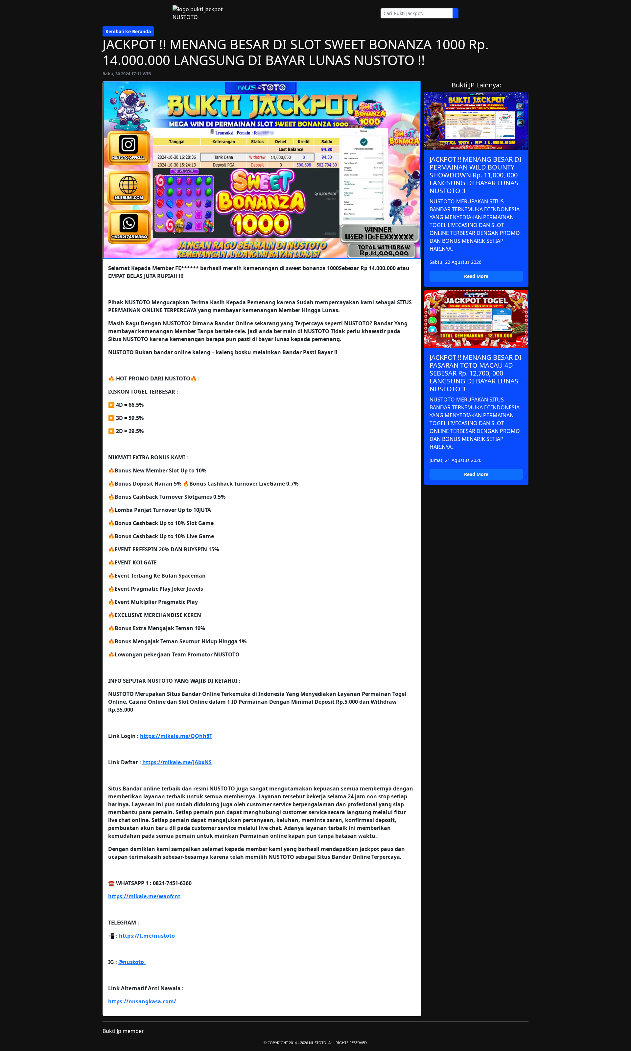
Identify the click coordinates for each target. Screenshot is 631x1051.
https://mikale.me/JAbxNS (177, 762)
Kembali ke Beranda (128, 31)
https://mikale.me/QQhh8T (176, 736)
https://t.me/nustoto (147, 935)
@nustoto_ (132, 962)
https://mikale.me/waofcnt (144, 896)
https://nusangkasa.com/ (142, 1001)
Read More (476, 276)
